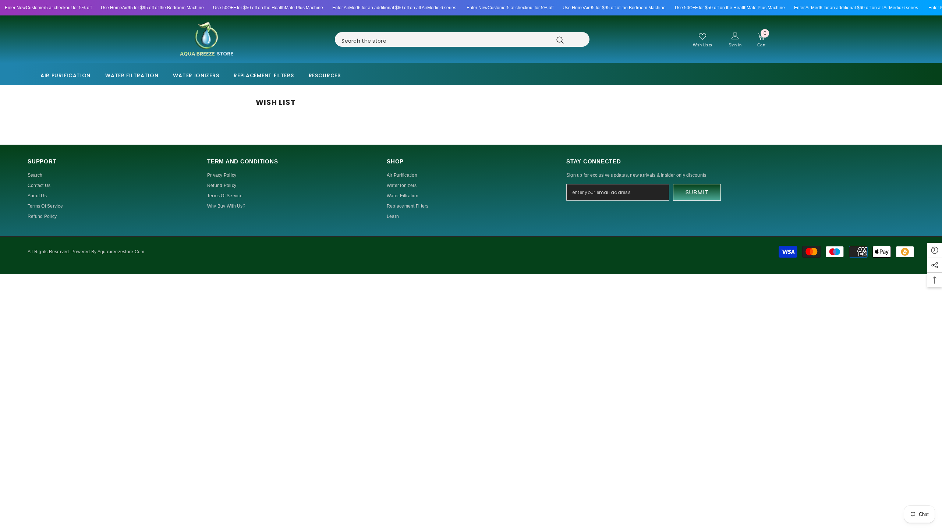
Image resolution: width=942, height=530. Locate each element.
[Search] (471, 39)
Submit (697, 192)
